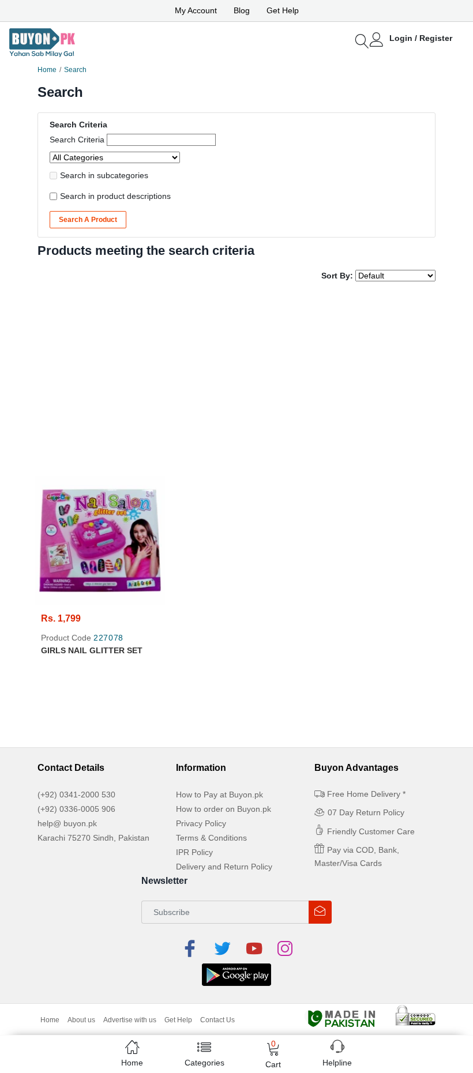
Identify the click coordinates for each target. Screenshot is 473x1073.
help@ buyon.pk (67, 823)
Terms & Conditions (211, 837)
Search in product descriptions (115, 196)
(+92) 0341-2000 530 (76, 794)
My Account (196, 10)
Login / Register (420, 38)
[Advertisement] (236, 380)
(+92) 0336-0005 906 (76, 809)
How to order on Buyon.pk (223, 809)
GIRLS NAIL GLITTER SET (91, 650)
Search (75, 70)
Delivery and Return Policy (224, 866)
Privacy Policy (201, 823)
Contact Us (217, 1020)
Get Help (282, 10)
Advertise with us (129, 1020)
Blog (242, 10)
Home (47, 70)
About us (81, 1020)
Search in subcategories (104, 175)
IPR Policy (194, 852)
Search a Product (88, 220)
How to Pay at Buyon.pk (219, 794)
